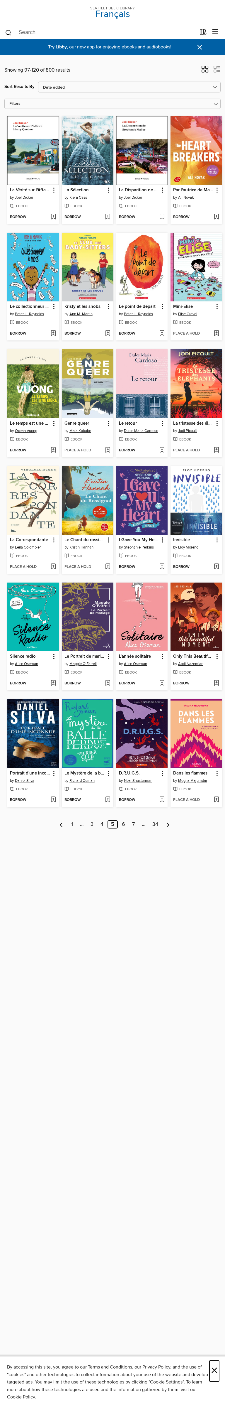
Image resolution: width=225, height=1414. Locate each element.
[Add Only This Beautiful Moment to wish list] (216, 683)
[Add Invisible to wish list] (216, 567)
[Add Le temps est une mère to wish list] (53, 450)
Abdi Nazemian (190, 664)
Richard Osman (82, 780)
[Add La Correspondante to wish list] (53, 567)
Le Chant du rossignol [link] (84, 540)
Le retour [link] (128, 423)
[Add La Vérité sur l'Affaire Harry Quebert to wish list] (53, 217)
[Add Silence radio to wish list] (53, 683)
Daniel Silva (24, 780)
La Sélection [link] (76, 190)
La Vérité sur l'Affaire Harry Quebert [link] (30, 190)
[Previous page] (61, 824)
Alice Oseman (26, 664)
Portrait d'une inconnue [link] (30, 773)
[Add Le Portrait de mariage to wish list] (107, 683)
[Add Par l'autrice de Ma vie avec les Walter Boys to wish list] (216, 217)
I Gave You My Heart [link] (139, 540)
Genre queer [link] (76, 423)
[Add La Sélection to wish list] (107, 217)
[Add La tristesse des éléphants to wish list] (216, 450)
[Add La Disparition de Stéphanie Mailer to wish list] (162, 217)
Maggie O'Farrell (83, 664)
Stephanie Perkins (139, 547)
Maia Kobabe (80, 430)
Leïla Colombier (28, 547)
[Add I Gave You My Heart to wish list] (162, 567)
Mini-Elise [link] (183, 306)
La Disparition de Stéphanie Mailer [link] (139, 190)
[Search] (8, 32)
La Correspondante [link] (29, 540)
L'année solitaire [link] (135, 656)
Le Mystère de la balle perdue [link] (84, 773)
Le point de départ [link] (137, 306)
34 (155, 824)
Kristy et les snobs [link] (82, 306)
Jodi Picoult (187, 430)
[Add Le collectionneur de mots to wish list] (53, 334)
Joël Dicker (24, 197)
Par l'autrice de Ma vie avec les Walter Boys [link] (193, 190)
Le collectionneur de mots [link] (30, 306)
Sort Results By (19, 87)
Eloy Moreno (188, 547)
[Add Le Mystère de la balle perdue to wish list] (107, 800)
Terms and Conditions (110, 1367)
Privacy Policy (156, 1367)
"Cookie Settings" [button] (166, 1382)
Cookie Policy (21, 1397)
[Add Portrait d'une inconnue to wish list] (53, 800)
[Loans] (203, 33)
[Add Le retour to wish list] (162, 450)
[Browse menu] (215, 32)
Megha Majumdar (192, 780)
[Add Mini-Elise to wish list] (216, 334)
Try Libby (57, 47)
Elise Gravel (187, 314)
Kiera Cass (78, 197)
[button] (205, 71)
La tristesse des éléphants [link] (193, 423)
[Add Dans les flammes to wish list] (216, 800)
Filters (15, 103)
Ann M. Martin (81, 314)
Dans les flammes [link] (190, 773)
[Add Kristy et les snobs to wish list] (107, 334)
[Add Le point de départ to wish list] (162, 334)
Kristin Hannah (81, 547)
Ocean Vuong (26, 430)
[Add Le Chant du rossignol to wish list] (107, 567)
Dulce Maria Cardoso (141, 430)
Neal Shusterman (138, 780)
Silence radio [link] (23, 656)
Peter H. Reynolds (29, 314)
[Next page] (168, 824)
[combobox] (100, 33)
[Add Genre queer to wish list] (107, 450)
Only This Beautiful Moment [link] (193, 656)
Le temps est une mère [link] (30, 423)
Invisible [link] (181, 540)
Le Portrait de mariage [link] (84, 656)
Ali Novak (186, 197)
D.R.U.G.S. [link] (129, 773)
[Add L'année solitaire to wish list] (162, 683)
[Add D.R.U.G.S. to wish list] (162, 800)
